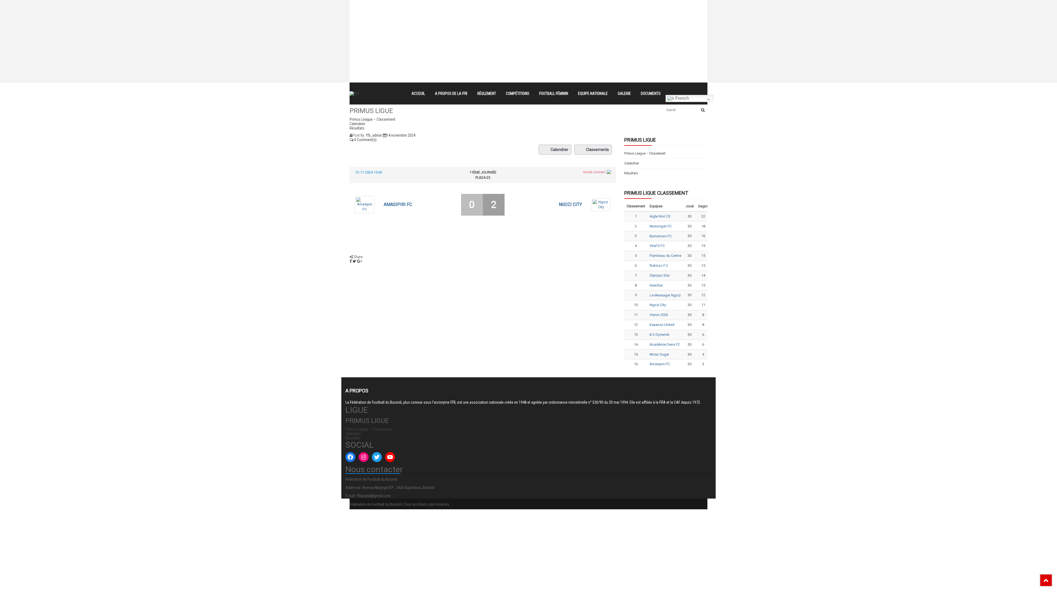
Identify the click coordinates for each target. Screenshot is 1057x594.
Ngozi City (570, 204)
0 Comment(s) (365, 140)
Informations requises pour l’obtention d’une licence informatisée (474, 25)
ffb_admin (374, 135)
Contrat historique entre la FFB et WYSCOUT (456, 5)
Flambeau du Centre (665, 256)
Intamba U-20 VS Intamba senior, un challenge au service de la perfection (482, 15)
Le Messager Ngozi (665, 295)
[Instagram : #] (364, 457)
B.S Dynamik (659, 334)
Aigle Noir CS (660, 216)
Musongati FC (661, 226)
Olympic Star (660, 275)
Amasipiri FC (398, 204)
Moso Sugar (659, 354)
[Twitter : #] (377, 457)
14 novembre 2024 (400, 135)
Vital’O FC (657, 246)
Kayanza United (662, 325)
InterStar (656, 285)
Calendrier (559, 149)
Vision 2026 (659, 315)
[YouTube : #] (390, 457)
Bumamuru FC (661, 236)
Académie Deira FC (665, 344)
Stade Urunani (594, 172)
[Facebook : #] (350, 457)
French (681, 98)
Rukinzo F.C (659, 265)
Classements (597, 149)
